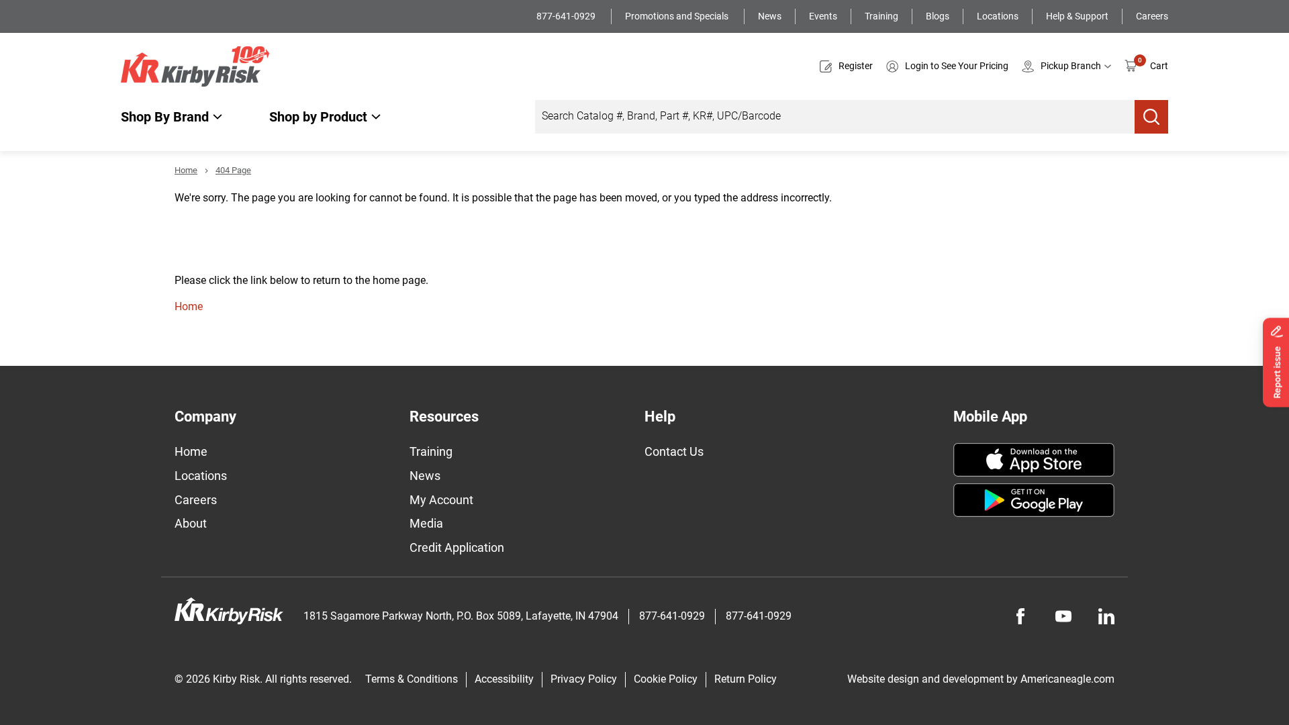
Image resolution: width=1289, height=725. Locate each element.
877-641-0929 (567, 16)
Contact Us (674, 451)
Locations (997, 16)
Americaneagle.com (1067, 679)
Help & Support (1077, 16)
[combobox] (835, 117)
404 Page (233, 170)
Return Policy (745, 679)
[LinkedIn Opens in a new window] (1106, 616)
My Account (441, 500)
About (191, 523)
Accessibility (504, 679)
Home (186, 170)
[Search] (1151, 117)
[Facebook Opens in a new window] (1020, 616)
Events (823, 16)
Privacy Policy (584, 679)
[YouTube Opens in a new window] (1063, 616)
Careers (1152, 16)
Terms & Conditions (411, 679)
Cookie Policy (666, 679)
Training (881, 16)
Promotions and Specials (677, 16)
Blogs (937, 16)
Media (426, 523)
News (769, 16)
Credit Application (457, 547)
